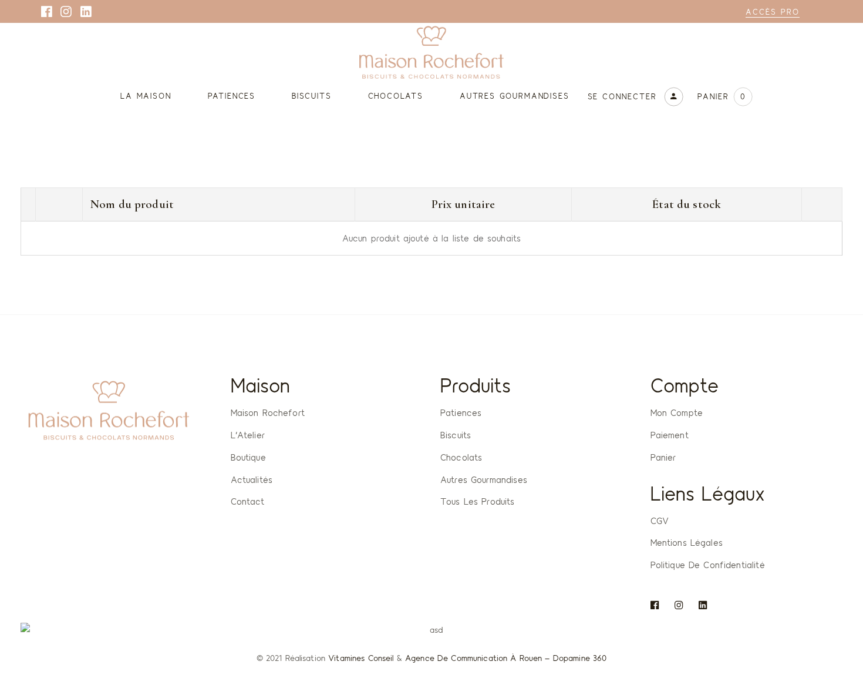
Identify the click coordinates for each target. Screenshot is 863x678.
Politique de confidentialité (707, 564)
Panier (663, 457)
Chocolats (461, 457)
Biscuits (455, 434)
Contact (248, 501)
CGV (659, 520)
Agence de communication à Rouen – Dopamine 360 (505, 658)
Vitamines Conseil (360, 658)
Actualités (252, 479)
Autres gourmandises (483, 479)
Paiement (669, 434)
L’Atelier (248, 434)
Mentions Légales (686, 542)
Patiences (460, 412)
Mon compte (676, 412)
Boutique (248, 457)
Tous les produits (477, 501)
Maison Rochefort (268, 412)
